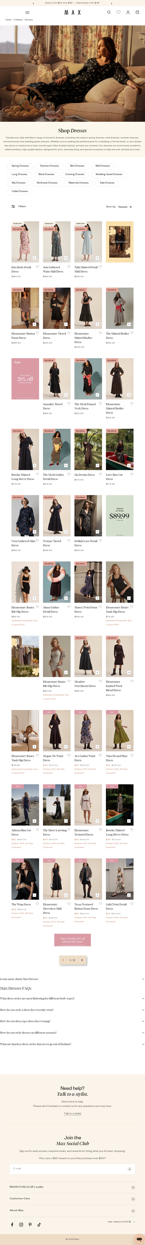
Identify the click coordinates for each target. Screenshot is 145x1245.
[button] (119, 207)
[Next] (111, 3)
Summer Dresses (49, 166)
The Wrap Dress (21, 904)
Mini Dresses (77, 166)
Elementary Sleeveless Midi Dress (52, 909)
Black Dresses (46, 174)
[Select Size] (34, 258)
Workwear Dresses (47, 183)
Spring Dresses (20, 166)
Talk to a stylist (72, 1113)
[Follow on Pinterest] (30, 1224)
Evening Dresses (75, 174)
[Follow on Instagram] (21, 1224)
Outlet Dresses (20, 191)
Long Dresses (19, 174)
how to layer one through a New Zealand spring (50, 146)
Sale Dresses (107, 183)
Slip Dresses (18, 183)
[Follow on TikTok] (39, 1224)
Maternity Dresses (79, 183)
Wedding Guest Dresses (109, 174)
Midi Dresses (103, 166)
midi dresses (112, 138)
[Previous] (33, 3)
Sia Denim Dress (84, 474)
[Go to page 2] (82, 960)
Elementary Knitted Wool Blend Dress (114, 686)
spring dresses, (96, 138)
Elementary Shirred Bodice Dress (83, 338)
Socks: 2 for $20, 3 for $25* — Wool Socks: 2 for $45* (72, 3)
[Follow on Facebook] (12, 1224)
